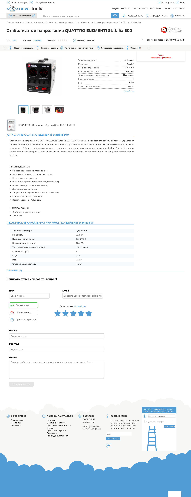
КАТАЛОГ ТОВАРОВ (22, 15)
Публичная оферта (56, 430)
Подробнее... (129, 91)
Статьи (50, 428)
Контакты (16, 423)
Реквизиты (16, 425)
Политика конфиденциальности (58, 434)
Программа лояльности (59, 425)
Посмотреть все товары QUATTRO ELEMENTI (163, 40)
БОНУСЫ (125, 9)
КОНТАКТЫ (155, 9)
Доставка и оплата (56, 423)
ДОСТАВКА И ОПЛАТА (174, 9)
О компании (17, 420)
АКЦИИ (115, 9)
